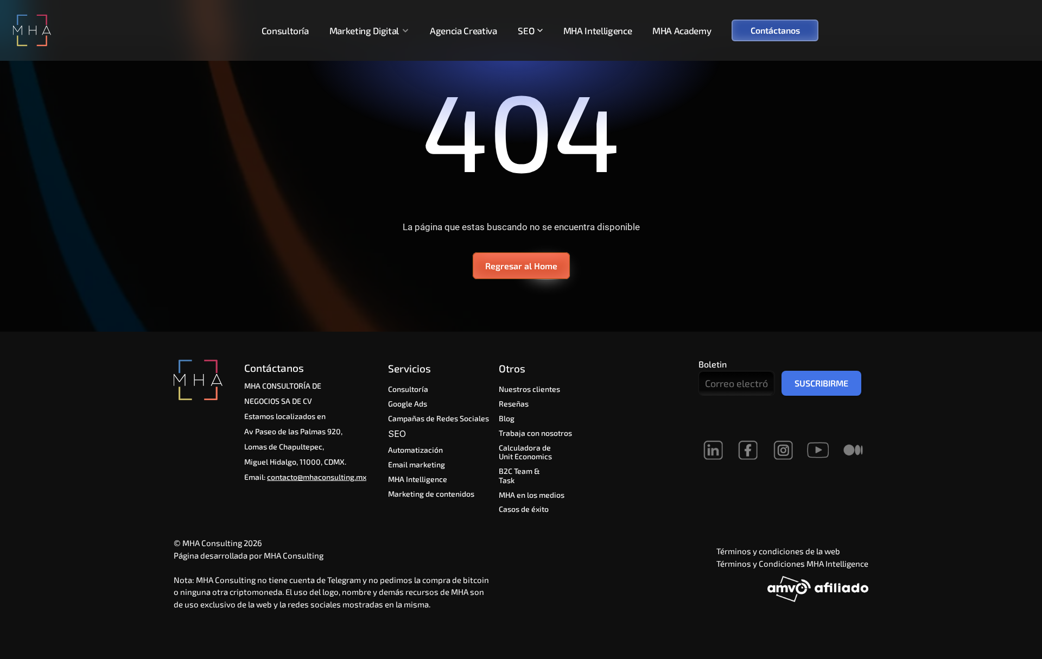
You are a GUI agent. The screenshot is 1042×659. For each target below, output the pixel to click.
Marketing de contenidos (431, 493)
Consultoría (285, 30)
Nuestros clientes (529, 389)
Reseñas (514, 403)
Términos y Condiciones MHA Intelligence (792, 563)
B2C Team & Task (520, 475)
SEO (398, 433)
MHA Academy (681, 30)
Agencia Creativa (463, 30)
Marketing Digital (364, 30)
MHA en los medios (531, 494)
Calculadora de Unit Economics (525, 452)
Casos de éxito (524, 509)
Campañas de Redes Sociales (438, 418)
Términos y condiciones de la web (778, 551)
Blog (506, 418)
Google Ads (407, 403)
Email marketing (416, 464)
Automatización (415, 449)
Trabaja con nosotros (535, 433)
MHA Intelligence (597, 30)
